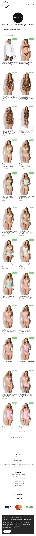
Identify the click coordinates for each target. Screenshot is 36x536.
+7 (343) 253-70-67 (19, 483)
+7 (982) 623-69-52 (19, 481)
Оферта (18, 462)
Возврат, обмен (18, 460)
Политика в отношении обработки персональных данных (18, 464)
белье (8, 33)
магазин (3, 33)
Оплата (18, 456)
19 (24, 437)
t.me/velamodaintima (20, 479)
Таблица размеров (18, 466)
